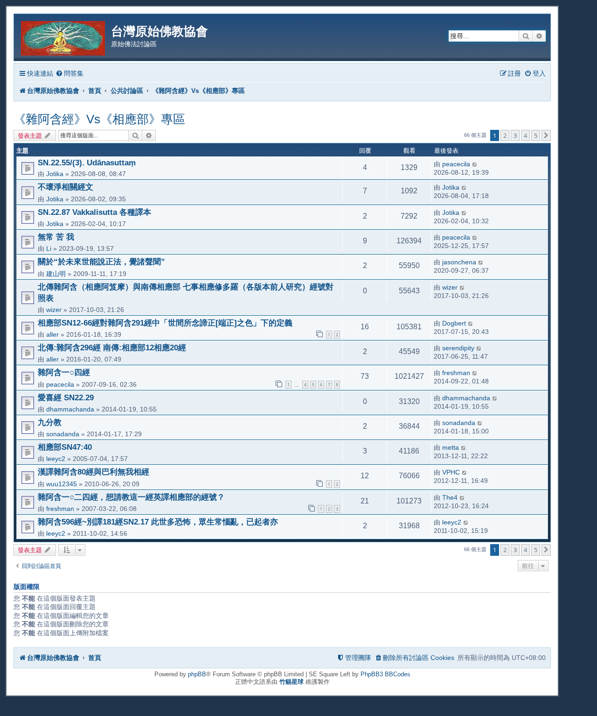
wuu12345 (61, 484)
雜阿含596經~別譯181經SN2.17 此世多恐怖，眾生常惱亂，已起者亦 (158, 521)
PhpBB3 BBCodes (385, 674)
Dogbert (454, 323)
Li (48, 248)
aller (52, 334)
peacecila (456, 164)
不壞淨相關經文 (65, 186)
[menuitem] (69, 73)
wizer (54, 309)
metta (450, 447)
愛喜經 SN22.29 (66, 397)
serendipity (458, 348)
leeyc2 (55, 458)
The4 (450, 497)
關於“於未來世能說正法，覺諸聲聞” (101, 261)
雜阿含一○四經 (64, 372)
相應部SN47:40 (65, 447)
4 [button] (525, 135)
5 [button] (535, 135)
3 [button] (515, 135)
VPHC (451, 472)
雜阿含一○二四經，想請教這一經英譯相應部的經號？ (131, 497)
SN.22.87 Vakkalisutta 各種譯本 (94, 212)
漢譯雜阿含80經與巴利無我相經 (93, 471)
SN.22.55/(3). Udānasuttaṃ (87, 162)
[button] (546, 135)
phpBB (197, 674)
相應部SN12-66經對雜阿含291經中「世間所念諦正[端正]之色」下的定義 (165, 322)
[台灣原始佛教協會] (63, 36)
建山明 (56, 273)
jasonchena (459, 262)
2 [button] (505, 135)
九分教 (50, 422)
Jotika (54, 173)
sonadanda (62, 434)
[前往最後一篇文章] (475, 164)
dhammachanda (70, 409)
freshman (456, 372)
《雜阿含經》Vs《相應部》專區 (99, 119)
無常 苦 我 (56, 236)
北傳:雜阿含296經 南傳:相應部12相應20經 (112, 347)
